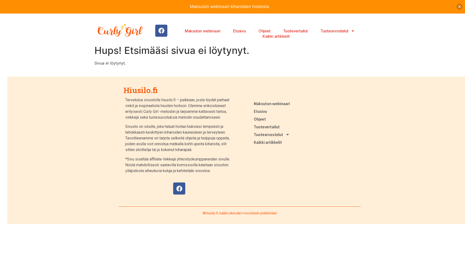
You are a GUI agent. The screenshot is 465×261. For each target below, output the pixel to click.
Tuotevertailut (295, 31)
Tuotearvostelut (334, 31)
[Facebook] (161, 31)
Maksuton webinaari (202, 31)
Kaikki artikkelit (276, 36)
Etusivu (239, 31)
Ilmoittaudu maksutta (424, 9)
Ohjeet (264, 31)
